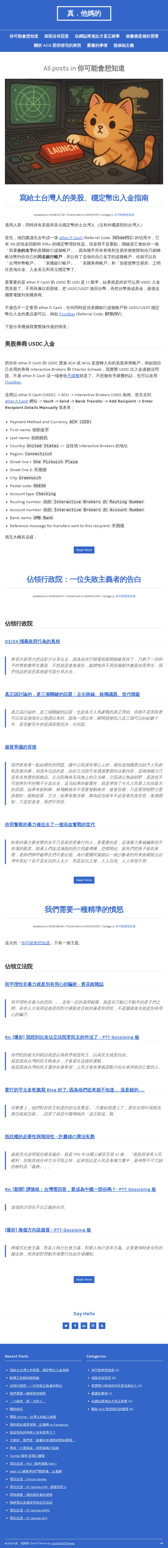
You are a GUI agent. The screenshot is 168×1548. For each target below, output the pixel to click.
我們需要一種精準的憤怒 (84, 909)
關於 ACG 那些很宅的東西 (57, 45)
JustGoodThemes (63, 1543)
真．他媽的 (84, 13)
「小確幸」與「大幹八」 (28, 1401)
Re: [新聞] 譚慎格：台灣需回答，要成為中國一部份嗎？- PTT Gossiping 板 (80, 1189)
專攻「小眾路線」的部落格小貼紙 (34, 1448)
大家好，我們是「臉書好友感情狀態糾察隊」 (42, 1440)
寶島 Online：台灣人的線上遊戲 (33, 1417)
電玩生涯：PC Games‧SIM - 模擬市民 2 (38, 1487)
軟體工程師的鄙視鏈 (24, 1378)
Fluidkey (67, 314)
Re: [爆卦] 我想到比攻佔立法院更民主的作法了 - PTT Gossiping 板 (72, 1037)
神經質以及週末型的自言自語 (31, 1503)
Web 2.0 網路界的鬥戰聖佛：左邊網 (36, 1471)
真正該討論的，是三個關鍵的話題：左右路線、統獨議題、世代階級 (72, 694)
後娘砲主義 (124, 45)
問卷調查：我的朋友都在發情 (31, 1495)
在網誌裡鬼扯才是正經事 (97, 36)
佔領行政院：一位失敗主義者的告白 (84, 579)
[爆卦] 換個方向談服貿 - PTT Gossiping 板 (48, 1230)
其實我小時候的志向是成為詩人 (114, 1386)
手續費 (73, 375)
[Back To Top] (161, 1543)
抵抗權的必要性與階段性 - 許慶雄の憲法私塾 (50, 1136)
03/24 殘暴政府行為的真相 (32, 641)
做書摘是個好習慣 (142, 36)
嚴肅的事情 (97, 45)
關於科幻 (16, 1409)
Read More (84, 550)
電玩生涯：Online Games (28, 1479)
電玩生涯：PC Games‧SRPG (30, 1510)
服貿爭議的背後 (20, 747)
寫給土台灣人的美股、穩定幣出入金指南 (84, 198)
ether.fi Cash (71, 237)
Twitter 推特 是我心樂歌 (27, 1456)
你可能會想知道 (24, 36)
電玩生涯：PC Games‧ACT (28, 1518)
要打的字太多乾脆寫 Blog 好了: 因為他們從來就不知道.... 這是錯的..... (75, 1090)
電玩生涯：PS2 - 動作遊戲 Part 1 (33, 1464)
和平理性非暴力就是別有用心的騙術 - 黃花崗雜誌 (54, 984)
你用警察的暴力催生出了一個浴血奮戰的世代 (50, 824)
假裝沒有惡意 (56, 36)
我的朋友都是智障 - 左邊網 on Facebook (39, 1425)
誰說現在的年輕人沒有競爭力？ (33, 1432)
